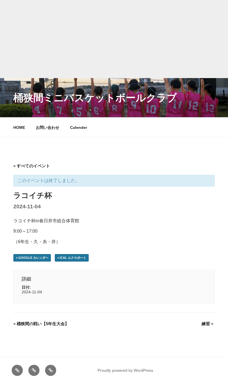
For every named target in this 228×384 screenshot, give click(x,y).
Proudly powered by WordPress (125, 370)
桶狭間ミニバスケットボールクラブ (95, 97)
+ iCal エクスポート (71, 257)
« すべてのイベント (31, 165)
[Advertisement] (114, 39)
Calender (78, 127)
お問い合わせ (47, 127)
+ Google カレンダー (32, 257)
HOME (19, 127)
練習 (207, 323)
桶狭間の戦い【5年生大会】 (41, 323)
